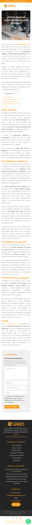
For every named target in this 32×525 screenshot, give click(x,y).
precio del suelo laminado (12, 324)
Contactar (16, 504)
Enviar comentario (12, 407)
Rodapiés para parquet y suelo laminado (16, 476)
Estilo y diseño (7, 97)
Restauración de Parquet (16, 455)
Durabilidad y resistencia (10, 99)
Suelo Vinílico (16, 460)
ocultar (14, 93)
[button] (28, 521)
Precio (5, 105)
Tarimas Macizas (16, 450)
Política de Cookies (15, 514)
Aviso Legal (22, 512)
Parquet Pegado (16, 458)
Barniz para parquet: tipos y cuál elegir (16, 474)
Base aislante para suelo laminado (16, 479)
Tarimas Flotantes (16, 448)
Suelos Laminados (17, 445)
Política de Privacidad (11, 512)
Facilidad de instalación (10, 101)
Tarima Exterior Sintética (16, 453)
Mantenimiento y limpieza (11, 103)
